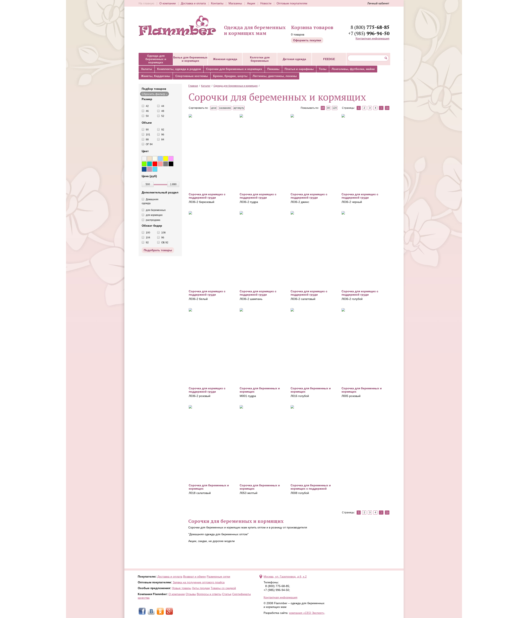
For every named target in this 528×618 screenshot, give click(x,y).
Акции (251, 3)
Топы (322, 69)
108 (163, 232)
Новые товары (181, 588)
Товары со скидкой (223, 588)
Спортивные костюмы (191, 76)
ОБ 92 (164, 242)
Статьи (226, 594)
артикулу (238, 108)
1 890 (173, 184)
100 (148, 232)
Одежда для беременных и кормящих (235, 85)
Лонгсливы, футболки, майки (353, 69)
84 (162, 139)
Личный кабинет (378, 3)
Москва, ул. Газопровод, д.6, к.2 (285, 576)
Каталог (205, 85)
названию (225, 108)
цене (214, 108)
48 (162, 111)
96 (162, 134)
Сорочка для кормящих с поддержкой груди (207, 196)
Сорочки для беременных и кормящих (234, 69)
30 (328, 108)
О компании (167, 3)
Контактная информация (372, 38)
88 (147, 139)
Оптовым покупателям (292, 3)
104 (148, 237)
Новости (265, 3)
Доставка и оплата (193, 3)
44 (162, 106)
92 (162, 129)
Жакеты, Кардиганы (155, 76)
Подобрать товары (158, 250)
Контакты (217, 3)
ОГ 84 (149, 144)
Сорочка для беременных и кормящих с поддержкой (311, 487)
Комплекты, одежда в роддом (179, 69)
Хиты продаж (201, 588)
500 (148, 184)
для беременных (156, 210)
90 (147, 129)
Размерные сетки (218, 576)
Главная (193, 85)
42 (147, 106)
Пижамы (273, 69)
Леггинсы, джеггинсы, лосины (275, 76)
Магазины (235, 3)
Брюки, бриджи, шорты (230, 76)
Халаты (146, 69)
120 (334, 108)
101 (148, 134)
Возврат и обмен (194, 576)
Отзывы (191, 594)
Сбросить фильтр (153, 94)
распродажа (153, 220)
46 (147, 111)
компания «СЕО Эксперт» (306, 612)
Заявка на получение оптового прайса (199, 582)
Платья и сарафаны (299, 69)
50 (147, 116)
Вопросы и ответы (209, 594)
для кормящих (154, 215)
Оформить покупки (307, 40)
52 (162, 116)
